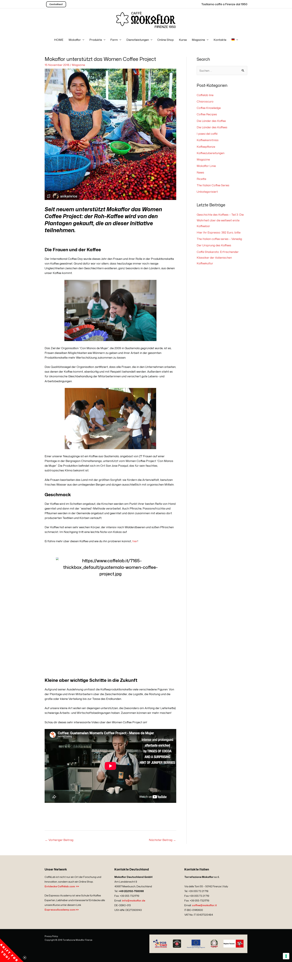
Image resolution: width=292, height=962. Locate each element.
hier (134, 541)
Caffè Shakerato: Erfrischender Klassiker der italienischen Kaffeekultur (218, 257)
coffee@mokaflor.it (204, 905)
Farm (114, 40)
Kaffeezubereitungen (210, 153)
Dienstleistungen (137, 40)
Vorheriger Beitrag (59, 840)
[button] (12, 950)
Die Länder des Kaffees (212, 127)
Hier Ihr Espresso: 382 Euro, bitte (218, 232)
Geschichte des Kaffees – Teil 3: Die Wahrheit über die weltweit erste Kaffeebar (220, 220)
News (200, 172)
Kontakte (220, 40)
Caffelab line (205, 95)
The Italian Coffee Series (213, 185)
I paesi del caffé (207, 134)
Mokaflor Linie (206, 166)
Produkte (95, 40)
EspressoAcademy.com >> (62, 909)
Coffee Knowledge (209, 108)
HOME (58, 40)
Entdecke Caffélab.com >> (62, 886)
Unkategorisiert (207, 192)
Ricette (201, 179)
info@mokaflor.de (133, 900)
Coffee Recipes (207, 114)
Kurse (183, 40)
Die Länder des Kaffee (211, 121)
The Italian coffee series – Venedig (219, 239)
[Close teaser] (24, 957)
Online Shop (165, 40)
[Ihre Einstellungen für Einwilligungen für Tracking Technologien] (286, 956)
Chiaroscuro (205, 101)
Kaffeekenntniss (207, 140)
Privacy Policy (51, 936)
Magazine (198, 40)
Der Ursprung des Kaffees (214, 245)
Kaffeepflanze (206, 146)
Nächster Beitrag (162, 840)
